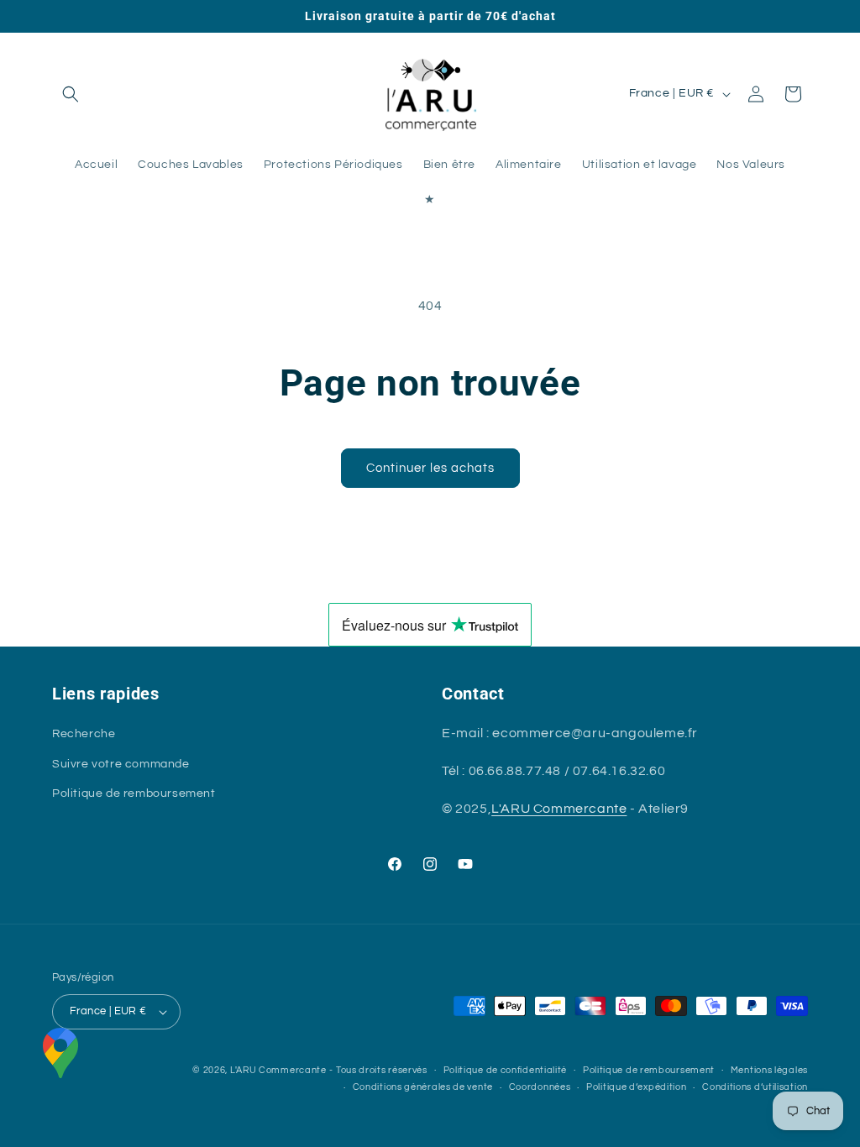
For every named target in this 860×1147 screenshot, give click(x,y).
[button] (70, 94)
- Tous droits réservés (378, 1070)
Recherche (83, 734)
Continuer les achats (430, 468)
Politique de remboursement (134, 793)
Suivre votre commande (121, 764)
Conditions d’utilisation (755, 1087)
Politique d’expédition (636, 1087)
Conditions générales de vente (423, 1087)
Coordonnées (540, 1087)
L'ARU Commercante (559, 808)
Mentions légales (769, 1070)
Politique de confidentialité (505, 1070)
